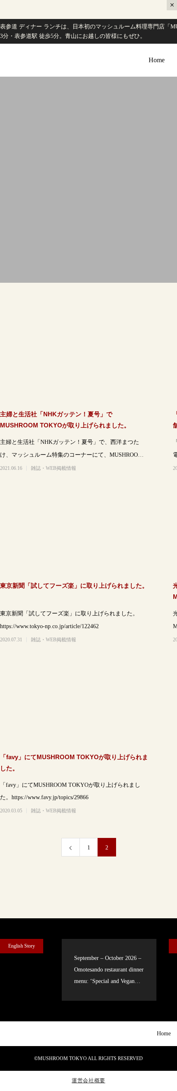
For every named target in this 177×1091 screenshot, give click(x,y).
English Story (21, 946)
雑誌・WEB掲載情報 (53, 468)
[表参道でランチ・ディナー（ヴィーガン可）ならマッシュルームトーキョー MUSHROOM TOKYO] (30, 60)
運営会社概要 (88, 1080)
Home (157, 59)
